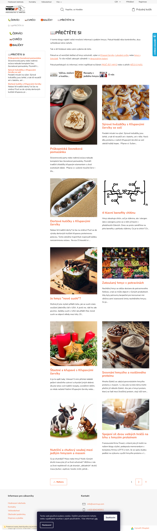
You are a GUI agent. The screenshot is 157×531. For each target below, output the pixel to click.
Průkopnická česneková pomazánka (24, 58)
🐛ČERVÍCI (15, 33)
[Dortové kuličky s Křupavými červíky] (73, 199)
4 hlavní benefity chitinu (118, 213)
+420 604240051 (95, 509)
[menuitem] (13, 20)
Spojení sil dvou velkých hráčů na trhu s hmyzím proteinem (125, 435)
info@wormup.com (95, 504)
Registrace (143, 2)
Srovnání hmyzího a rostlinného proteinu (124, 374)
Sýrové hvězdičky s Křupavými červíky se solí (22, 71)
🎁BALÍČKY (16, 45)
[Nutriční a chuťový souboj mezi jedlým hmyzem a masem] (73, 423)
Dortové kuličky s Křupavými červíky (24, 84)
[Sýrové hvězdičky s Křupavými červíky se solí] (125, 104)
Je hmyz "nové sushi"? (65, 298)
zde (96, 518)
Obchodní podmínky (17, 514)
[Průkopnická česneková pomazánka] (73, 116)
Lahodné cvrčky (122, 55)
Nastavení (46, 525)
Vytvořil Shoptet (141, 528)
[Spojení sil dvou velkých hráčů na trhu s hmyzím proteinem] (125, 416)
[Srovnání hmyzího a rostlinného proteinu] (125, 346)
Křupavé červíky (107, 55)
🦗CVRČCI (15, 39)
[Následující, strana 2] (139, 482)
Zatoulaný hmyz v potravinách (123, 283)
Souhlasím (110, 517)
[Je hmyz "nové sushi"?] (73, 272)
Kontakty (32, 2)
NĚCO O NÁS (136, 64)
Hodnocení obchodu (15, 2)
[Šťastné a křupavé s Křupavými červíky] (73, 344)
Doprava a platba (15, 518)
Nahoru (60, 482)
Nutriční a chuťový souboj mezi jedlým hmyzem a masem (71, 451)
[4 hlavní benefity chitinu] (125, 194)
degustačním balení (99, 58)
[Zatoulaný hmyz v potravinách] (125, 264)
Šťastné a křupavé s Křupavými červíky (71, 371)
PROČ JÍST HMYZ (109, 64)
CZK (116, 2)
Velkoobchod (46, 2)
